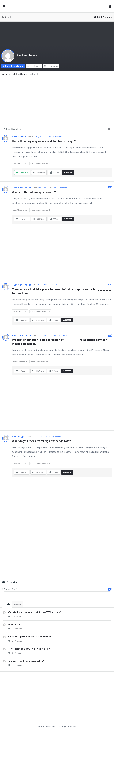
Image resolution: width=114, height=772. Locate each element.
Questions (52, 66)
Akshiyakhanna (27, 55)
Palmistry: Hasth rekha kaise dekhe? (26, 661)
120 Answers (17, 616)
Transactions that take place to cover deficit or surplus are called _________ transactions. (62, 291)
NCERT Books (15, 624)
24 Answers (17, 653)
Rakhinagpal (19, 436)
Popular (7, 604)
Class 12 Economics (55, 137)
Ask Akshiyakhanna (13, 66)
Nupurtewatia (19, 137)
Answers (17, 604)
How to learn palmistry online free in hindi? (29, 649)
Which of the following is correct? (34, 192)
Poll (109, 187)
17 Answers (17, 665)
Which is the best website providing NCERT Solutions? (34, 612)
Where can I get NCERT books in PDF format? (30, 636)
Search (8, 17)
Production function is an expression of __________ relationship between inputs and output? (60, 342)
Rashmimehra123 (21, 187)
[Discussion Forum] (57, 6)
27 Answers (17, 641)
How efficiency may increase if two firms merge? (44, 141)
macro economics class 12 (40, 163)
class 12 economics (20, 163)
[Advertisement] (57, 101)
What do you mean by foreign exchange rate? (41, 441)
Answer (68, 172)
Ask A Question (104, 17)
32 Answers (17, 628)
